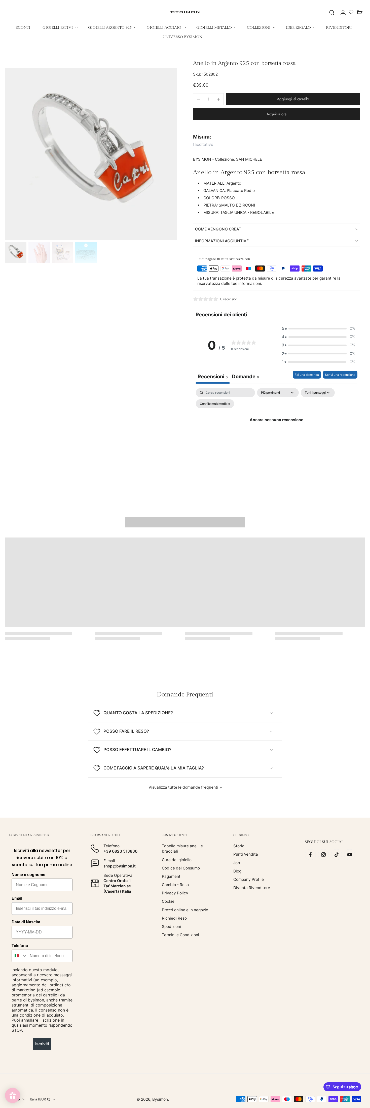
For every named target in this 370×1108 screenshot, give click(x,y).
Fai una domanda (307, 375)
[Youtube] (349, 854)
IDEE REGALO (298, 27)
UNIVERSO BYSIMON (182, 37)
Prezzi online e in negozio (185, 910)
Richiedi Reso (174, 918)
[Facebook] (310, 854)
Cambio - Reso (175, 884)
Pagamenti (171, 876)
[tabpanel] (276, 431)
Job (236, 862)
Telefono (20, 946)
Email (17, 898)
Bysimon (160, 1099)
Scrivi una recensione (340, 375)
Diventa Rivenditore (251, 887)
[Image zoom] (91, 154)
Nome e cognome (28, 874)
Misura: (202, 137)
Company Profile (248, 879)
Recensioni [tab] (213, 377)
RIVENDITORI (339, 27)
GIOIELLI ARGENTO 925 (110, 27)
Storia (238, 846)
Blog (237, 871)
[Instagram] (323, 854)
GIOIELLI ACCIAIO (164, 27)
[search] (331, 12)
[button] (293, 99)
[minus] (198, 99)
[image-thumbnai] (15, 252)
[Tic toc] (336, 854)
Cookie (168, 901)
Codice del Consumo (181, 868)
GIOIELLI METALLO (214, 27)
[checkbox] (215, 403)
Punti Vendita (245, 854)
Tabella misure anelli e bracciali (182, 849)
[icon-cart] (359, 12)
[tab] (245, 377)
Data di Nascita (26, 922)
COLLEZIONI (259, 27)
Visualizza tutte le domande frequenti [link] (183, 787)
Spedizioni (171, 926)
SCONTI (23, 27)
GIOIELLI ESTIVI (58, 27)
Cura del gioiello (177, 859)
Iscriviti (42, 1044)
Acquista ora (276, 114)
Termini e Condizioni (180, 934)
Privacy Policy (175, 893)
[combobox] (19, 956)
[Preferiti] (351, 12)
